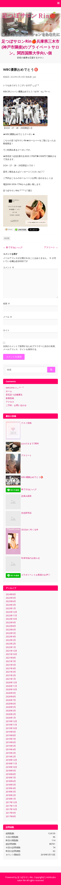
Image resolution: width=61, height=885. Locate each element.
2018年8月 (11, 774)
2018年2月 (11, 795)
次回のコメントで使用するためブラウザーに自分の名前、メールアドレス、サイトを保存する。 (30, 348)
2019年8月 (11, 735)
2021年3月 (11, 671)
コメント (8, 267)
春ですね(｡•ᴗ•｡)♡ (13, 247)
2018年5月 (11, 784)
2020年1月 (11, 717)
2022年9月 (11, 622)
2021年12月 (11, 650)
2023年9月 (11, 597)
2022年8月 (11, 626)
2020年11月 (11, 686)
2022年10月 (11, 618)
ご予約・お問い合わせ (16, 405)
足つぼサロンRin (25, 877)
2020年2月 (11, 714)
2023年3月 (11, 604)
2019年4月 (11, 749)
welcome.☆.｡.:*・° (15, 387)
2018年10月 (11, 767)
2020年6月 (11, 703)
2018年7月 (11, 777)
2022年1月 (11, 647)
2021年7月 (11, 661)
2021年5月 (11, 664)
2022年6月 (11, 629)
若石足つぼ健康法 (14, 394)
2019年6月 (11, 742)
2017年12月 (11, 802)
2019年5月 (11, 745)
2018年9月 (11, 770)
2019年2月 (11, 756)
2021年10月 (11, 654)
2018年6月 (11, 781)
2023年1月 (11, 608)
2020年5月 (11, 707)
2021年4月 (11, 668)
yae (34, 76)
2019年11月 (11, 724)
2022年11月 (11, 615)
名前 (6, 303)
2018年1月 (11, 798)
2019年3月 (11, 753)
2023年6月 (11, 601)
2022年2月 (11, 643)
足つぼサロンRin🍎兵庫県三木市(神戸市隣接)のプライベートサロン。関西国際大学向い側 (30, 47)
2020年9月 (11, 693)
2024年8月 (11, 594)
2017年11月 (11, 805)
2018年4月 (11, 788)
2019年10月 (11, 728)
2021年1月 (11, 678)
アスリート (51, 247)
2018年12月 (11, 759)
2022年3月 (11, 640)
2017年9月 (11, 812)
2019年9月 (11, 731)
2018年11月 (11, 763)
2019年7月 (11, 738)
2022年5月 (11, 633)
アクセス (10, 401)
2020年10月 (11, 689)
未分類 (6, 238)
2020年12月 (11, 682)
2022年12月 (11, 611)
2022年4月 (11, 636)
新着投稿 (10, 398)
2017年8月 (11, 816)
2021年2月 (11, 675)
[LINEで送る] (20, 229)
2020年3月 (11, 710)
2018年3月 (11, 791)
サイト (6, 330)
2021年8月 (11, 657)
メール (7, 316)
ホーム (9, 391)
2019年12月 (11, 721)
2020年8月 (11, 696)
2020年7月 (11, 700)
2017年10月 (11, 809)
